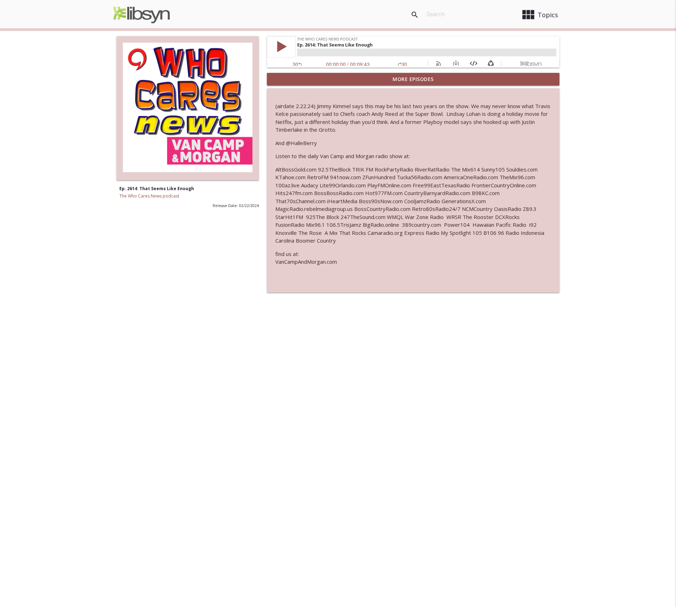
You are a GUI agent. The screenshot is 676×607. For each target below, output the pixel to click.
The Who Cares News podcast (149, 196)
